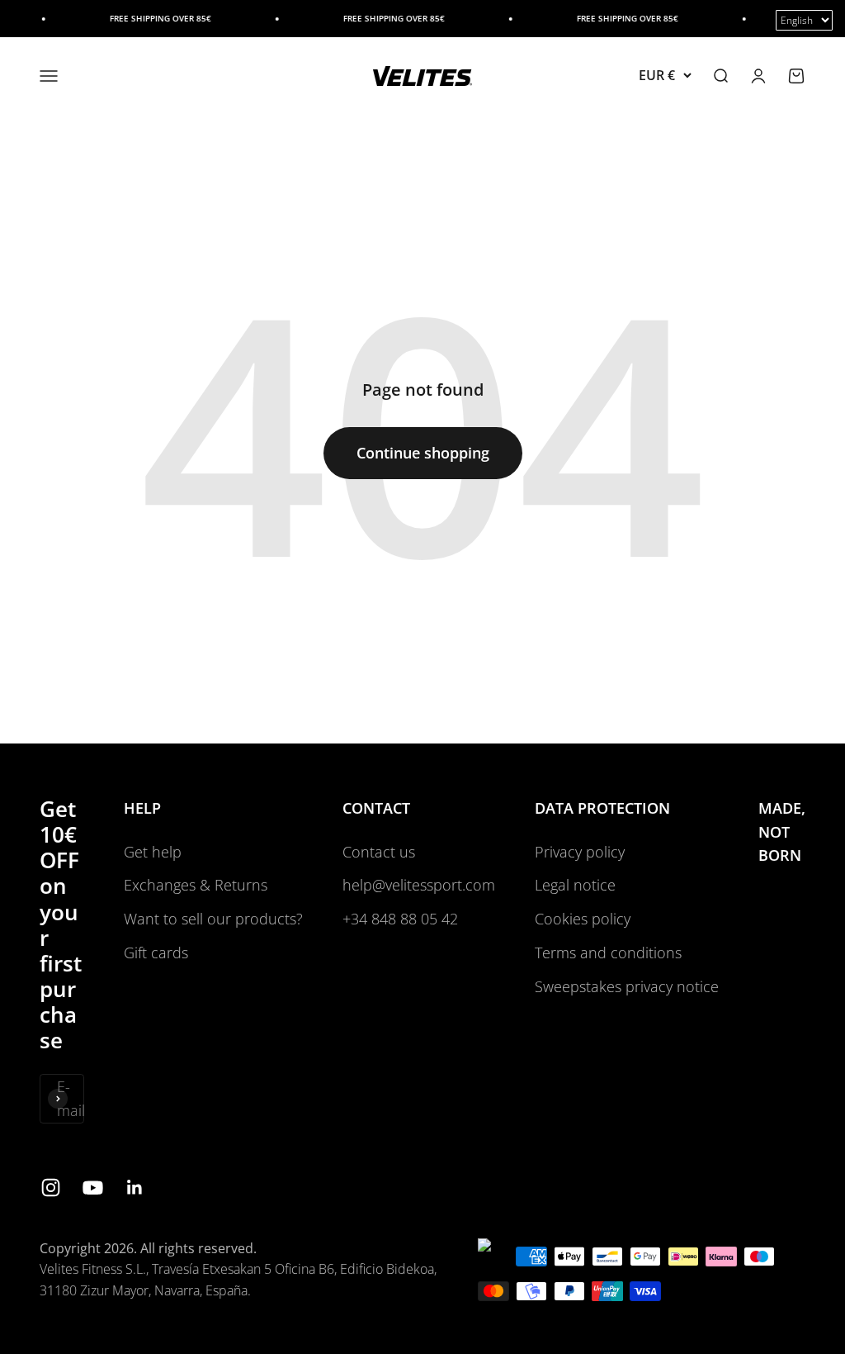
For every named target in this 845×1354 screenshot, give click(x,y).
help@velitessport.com (418, 885)
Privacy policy (580, 852)
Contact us (378, 852)
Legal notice (575, 885)
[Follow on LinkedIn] (135, 1187)
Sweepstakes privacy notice (627, 986)
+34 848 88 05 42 (400, 919)
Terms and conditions (608, 952)
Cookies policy (582, 919)
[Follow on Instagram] (51, 1187)
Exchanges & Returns (195, 885)
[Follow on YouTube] (93, 1187)
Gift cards (156, 952)
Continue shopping (422, 453)
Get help (153, 852)
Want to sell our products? (213, 919)
